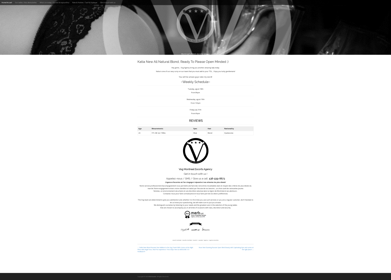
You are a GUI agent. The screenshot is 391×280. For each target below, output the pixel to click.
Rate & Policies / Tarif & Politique (84, 2)
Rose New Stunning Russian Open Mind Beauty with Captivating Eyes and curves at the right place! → (226, 248)
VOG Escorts (152, 276)
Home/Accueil (7, 2)
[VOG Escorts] (195, 23)
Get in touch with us (107, 2)
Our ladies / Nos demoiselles (26, 2)
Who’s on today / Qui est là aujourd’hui (54, 2)
